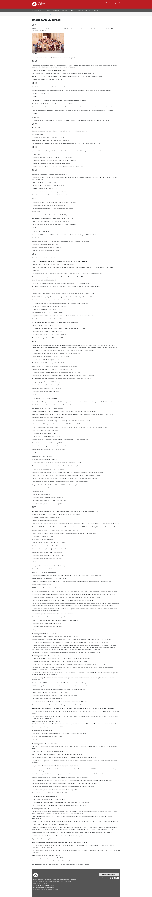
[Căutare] (106, 3)
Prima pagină (35, 14)
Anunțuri (72, 10)
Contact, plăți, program (92, 10)
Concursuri (56, 10)
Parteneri (80, 10)
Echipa (64, 10)
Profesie (47, 10)
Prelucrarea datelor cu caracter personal (45, 889)
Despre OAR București (45, 14)
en (111, 3)
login (115, 3)
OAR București (36, 10)
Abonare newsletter (109, 874)
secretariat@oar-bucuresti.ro (47, 885)
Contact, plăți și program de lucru (43, 887)
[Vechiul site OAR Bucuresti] (119, 3)
